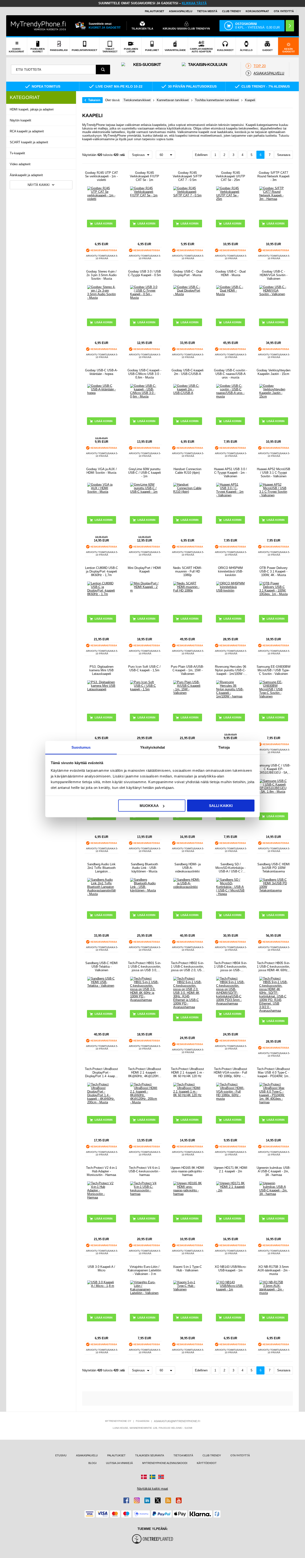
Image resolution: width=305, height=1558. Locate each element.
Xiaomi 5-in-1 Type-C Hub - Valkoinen (187, 1268)
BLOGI (92, 1463)
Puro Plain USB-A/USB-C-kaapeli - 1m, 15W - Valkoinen (187, 670)
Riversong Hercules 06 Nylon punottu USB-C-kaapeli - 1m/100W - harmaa (230, 670)
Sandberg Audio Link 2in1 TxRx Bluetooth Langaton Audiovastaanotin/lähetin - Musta (101, 867)
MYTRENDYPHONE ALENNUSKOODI (164, 1463)
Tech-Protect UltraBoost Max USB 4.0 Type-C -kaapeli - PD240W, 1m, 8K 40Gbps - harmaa (273, 1072)
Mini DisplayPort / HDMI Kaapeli (144, 569)
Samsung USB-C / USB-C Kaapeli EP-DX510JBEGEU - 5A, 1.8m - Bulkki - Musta (273, 769)
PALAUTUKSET (154, 11)
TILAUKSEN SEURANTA (149, 1455)
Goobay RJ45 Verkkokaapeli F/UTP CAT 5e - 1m (144, 176)
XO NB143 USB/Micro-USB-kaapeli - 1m (230, 1268)
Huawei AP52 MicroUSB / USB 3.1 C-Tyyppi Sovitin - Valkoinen (273, 472)
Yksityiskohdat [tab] (152, 747)
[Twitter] (158, 1500)
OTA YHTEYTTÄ (284, 11)
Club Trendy (231, 11)
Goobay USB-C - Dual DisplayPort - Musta (187, 273)
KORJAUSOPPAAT (257, 11)
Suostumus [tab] (81, 747)
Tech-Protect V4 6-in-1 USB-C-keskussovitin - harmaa (144, 1171)
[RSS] (168, 1500)
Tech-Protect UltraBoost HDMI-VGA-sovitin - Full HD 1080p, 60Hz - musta (230, 1072)
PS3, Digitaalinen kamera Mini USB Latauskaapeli (101, 670)
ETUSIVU (60, 1455)
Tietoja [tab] (224, 747)
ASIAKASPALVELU (180, 11)
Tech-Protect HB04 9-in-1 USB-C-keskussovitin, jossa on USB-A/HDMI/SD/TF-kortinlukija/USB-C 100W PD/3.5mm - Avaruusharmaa (230, 966)
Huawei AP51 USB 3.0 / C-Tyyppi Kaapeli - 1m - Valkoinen (230, 472)
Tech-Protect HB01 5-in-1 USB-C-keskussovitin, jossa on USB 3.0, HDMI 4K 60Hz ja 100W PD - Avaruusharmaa (144, 966)
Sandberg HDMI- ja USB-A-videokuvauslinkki (187, 867)
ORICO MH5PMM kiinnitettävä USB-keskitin (230, 571)
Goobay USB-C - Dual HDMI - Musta (230, 273)
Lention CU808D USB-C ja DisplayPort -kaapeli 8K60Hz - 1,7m (101, 571)
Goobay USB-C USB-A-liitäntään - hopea (101, 372)
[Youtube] (179, 1500)
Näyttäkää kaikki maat (152, 1488)
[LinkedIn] (147, 1500)
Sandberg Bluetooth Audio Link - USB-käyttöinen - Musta (144, 867)
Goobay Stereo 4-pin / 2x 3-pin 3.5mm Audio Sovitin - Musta (101, 275)
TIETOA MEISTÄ (207, 11)
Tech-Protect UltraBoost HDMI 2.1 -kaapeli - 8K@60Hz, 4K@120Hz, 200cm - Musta (144, 1072)
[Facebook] (126, 1500)
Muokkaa (149, 806)
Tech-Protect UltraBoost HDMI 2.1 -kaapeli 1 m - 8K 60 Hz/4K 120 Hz (187, 1072)
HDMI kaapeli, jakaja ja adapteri (32, 109)
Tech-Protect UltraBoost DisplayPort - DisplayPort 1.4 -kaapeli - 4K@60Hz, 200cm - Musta (101, 1072)
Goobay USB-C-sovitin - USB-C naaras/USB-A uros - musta (230, 373)
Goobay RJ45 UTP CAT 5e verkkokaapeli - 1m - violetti (101, 176)
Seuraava (283, 155)
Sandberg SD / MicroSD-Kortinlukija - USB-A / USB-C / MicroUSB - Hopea (230, 867)
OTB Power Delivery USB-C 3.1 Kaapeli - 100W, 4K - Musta (273, 571)
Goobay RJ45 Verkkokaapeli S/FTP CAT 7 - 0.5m (187, 176)
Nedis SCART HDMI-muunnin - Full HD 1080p (187, 571)
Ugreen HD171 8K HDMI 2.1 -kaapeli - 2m (230, 1169)
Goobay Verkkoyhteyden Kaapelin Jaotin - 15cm (273, 372)
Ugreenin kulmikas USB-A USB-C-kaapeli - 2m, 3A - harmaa (273, 1171)
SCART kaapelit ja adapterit (29, 142)
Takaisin (94, 100)
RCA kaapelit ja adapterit (27, 131)
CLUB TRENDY (212, 1455)
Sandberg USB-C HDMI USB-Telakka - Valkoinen (101, 966)
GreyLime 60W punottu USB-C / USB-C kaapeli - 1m (144, 472)
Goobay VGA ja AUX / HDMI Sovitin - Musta (101, 470)
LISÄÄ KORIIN (146, 223)
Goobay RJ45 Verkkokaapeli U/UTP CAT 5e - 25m (230, 176)
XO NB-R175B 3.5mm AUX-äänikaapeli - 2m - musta (274, 1270)
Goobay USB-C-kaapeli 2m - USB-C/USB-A (187, 372)
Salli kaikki (221, 806)
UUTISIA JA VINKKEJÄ (119, 1463)
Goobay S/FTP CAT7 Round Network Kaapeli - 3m (273, 176)
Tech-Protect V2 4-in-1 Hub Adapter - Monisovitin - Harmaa (101, 1171)
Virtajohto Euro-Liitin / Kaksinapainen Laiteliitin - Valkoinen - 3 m (144, 1270)
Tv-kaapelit (17, 153)
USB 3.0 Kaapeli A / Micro (101, 1268)
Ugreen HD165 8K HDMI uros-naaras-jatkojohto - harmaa (187, 1171)
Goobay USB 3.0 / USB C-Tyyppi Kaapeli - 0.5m (144, 273)
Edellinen (201, 155)
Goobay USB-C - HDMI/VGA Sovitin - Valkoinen (273, 275)
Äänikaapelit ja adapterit (26, 175)
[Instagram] (137, 1500)
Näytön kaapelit (20, 120)
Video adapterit (20, 164)
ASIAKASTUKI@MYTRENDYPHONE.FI (177, 1421)
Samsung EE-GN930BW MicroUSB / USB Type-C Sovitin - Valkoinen (273, 670)
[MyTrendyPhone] (38, 25)
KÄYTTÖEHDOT (207, 1463)
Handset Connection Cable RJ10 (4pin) (187, 470)
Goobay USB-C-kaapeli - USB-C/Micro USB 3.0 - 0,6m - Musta (144, 373)
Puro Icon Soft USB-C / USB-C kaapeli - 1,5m (144, 668)
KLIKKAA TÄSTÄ (194, 3)
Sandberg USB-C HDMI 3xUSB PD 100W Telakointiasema (273, 867)
